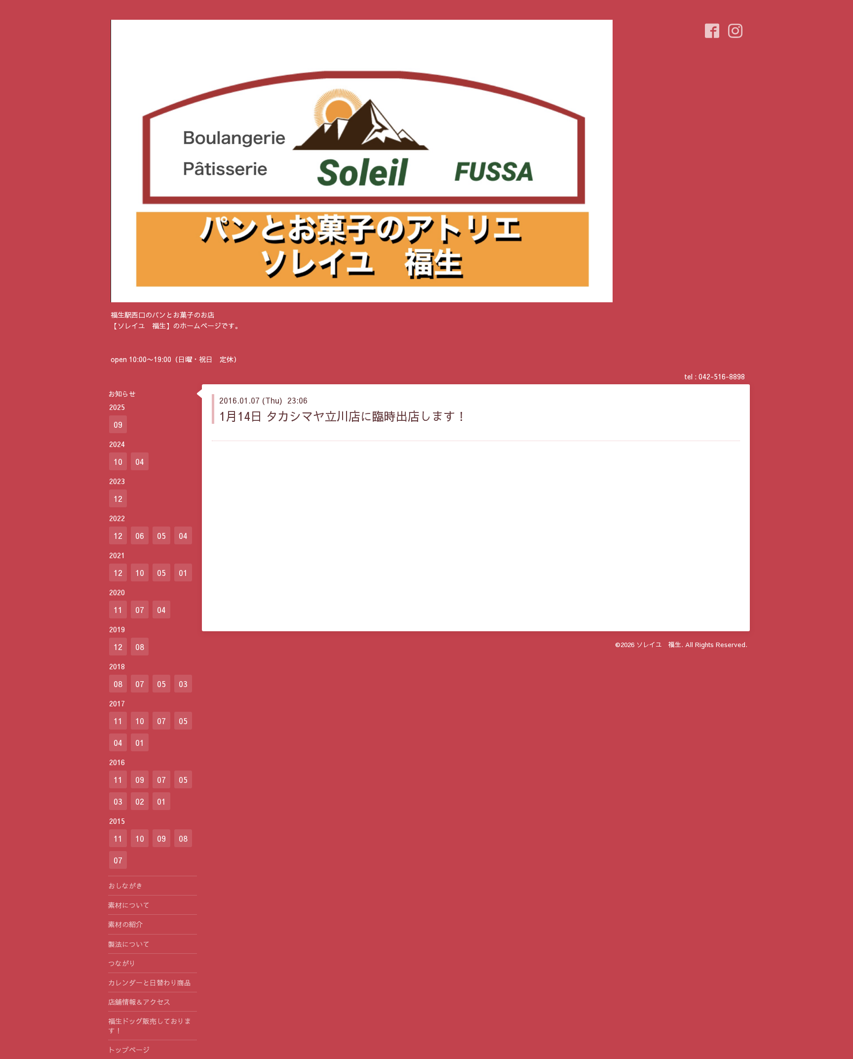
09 (118, 424)
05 (161, 535)
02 (139, 801)
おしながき (125, 886)
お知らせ (122, 394)
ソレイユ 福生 (658, 644)
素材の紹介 (125, 924)
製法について (129, 944)
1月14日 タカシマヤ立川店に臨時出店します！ (343, 415)
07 (139, 609)
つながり (122, 963)
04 (139, 461)
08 (139, 646)
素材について (129, 905)
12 (118, 498)
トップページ (129, 1050)
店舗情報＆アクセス (139, 1002)
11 (118, 609)
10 (118, 461)
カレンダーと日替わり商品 (149, 982)
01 (183, 572)
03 (183, 683)
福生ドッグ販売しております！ (149, 1025)
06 (139, 535)
